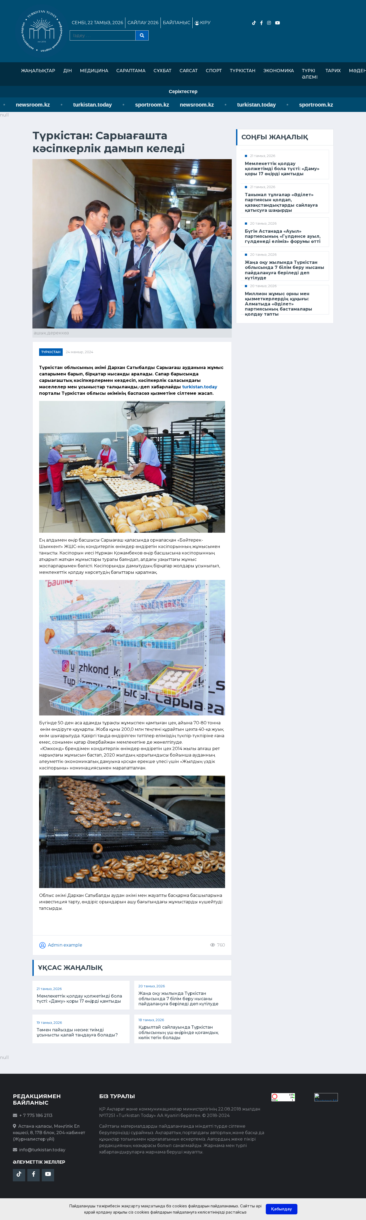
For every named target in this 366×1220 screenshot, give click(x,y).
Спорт (214, 70)
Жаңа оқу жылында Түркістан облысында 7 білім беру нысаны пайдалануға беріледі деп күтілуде (178, 998)
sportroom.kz (127, 105)
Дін (67, 70)
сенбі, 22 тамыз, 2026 (97, 22)
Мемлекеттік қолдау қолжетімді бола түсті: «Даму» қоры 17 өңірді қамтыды (79, 998)
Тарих (333, 70)
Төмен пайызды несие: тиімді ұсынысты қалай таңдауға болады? (77, 1032)
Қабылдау (281, 1208)
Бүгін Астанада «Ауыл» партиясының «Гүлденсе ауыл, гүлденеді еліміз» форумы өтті (282, 236)
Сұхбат (162, 70)
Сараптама (130, 70)
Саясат (189, 70)
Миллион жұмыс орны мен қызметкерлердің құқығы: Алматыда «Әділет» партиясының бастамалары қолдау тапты (278, 304)
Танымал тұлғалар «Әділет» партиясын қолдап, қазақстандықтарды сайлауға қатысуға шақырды (281, 202)
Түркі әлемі (310, 74)
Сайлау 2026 (143, 22)
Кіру (205, 22)
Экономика (278, 70)
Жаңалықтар (38, 70)
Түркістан (242, 70)
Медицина (94, 70)
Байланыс (176, 22)
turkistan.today (67, 105)
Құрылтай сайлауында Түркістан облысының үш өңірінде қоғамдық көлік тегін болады (178, 1032)
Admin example (65, 945)
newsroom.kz (172, 105)
